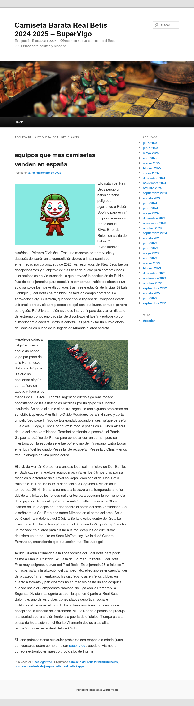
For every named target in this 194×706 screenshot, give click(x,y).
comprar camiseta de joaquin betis (38, 666)
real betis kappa (73, 666)
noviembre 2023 (154, 223)
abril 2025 (150, 158)
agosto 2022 (151, 293)
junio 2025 (150, 148)
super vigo (77, 645)
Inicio (19, 121)
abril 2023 (150, 258)
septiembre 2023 (155, 233)
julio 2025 (150, 143)
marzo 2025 (151, 163)
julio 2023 (150, 243)
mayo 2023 (151, 253)
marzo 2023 (151, 263)
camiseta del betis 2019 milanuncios (93, 662)
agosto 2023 (151, 238)
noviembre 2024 (154, 183)
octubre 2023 (152, 228)
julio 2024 (150, 203)
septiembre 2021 (155, 303)
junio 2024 (150, 208)
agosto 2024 (151, 198)
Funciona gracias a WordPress (97, 690)
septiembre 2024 (155, 193)
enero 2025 (151, 173)
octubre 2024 (152, 188)
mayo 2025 (151, 152)
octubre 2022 (152, 283)
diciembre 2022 (154, 273)
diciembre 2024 (154, 178)
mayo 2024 (151, 213)
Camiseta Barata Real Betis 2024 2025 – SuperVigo (61, 29)
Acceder (149, 320)
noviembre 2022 (154, 278)
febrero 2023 (152, 268)
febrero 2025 (152, 168)
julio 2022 (150, 298)
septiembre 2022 (155, 288)
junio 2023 (150, 248)
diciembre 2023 (154, 218)
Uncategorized (42, 662)
